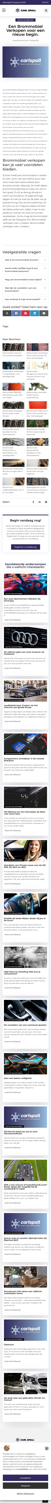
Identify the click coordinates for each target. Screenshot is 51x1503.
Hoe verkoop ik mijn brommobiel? (25, 299)
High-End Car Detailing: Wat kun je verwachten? (22, 972)
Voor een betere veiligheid (17, 1078)
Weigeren (25, 1486)
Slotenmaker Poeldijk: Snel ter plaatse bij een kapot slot (36, 431)
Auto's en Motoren (25, 20)
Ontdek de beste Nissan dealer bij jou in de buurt (25, 919)
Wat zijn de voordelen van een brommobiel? (25, 289)
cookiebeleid (21, 1469)
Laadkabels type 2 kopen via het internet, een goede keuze (21, 706)
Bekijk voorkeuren (25, 1493)
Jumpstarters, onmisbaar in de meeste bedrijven (24, 759)
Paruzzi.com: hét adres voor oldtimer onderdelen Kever (23, 1292)
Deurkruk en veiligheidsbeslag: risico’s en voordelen (13, 489)
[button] (46, 1448)
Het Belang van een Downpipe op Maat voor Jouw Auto (24, 813)
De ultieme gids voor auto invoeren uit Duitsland (24, 653)
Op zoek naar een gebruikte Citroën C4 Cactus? (24, 1399)
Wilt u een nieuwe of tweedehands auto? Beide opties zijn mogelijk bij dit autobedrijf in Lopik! (25, 1187)
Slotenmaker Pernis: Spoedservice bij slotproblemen (11, 431)
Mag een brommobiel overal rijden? (25, 279)
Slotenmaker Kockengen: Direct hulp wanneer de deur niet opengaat (37, 355)
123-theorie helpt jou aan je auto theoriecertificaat (20, 1132)
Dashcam (9, 1344)
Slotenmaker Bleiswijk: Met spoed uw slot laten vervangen (13, 395)
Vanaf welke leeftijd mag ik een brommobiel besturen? (25, 269)
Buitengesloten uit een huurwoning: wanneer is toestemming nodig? (37, 489)
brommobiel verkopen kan (17, 90)
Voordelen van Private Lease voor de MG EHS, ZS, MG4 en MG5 (25, 866)
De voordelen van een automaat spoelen (25, 1025)
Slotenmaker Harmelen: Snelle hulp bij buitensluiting (37, 395)
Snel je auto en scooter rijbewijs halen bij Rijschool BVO (25, 1239)
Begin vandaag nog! (25, 520)
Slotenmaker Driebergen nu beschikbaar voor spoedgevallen (13, 374)
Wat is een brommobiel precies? (25, 260)
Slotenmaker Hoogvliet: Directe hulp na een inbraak (13, 413)
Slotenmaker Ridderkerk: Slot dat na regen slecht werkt (13, 471)
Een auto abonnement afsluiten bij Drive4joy (22, 600)
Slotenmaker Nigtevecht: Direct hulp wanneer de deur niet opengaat (37, 413)
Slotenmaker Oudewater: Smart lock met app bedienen (37, 471)
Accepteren (25, 1478)
